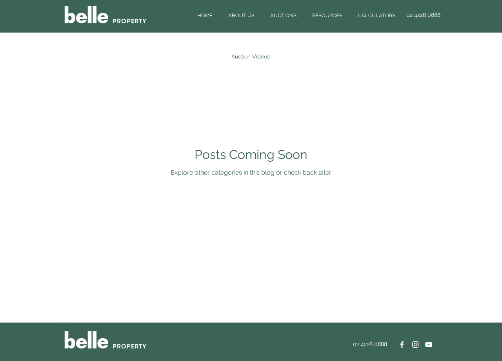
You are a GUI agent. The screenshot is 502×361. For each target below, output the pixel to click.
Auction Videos (250, 56)
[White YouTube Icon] (428, 344)
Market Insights (305, 56)
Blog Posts (80, 56)
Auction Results (129, 56)
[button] (241, 15)
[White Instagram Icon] (415, 344)
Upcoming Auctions (190, 56)
